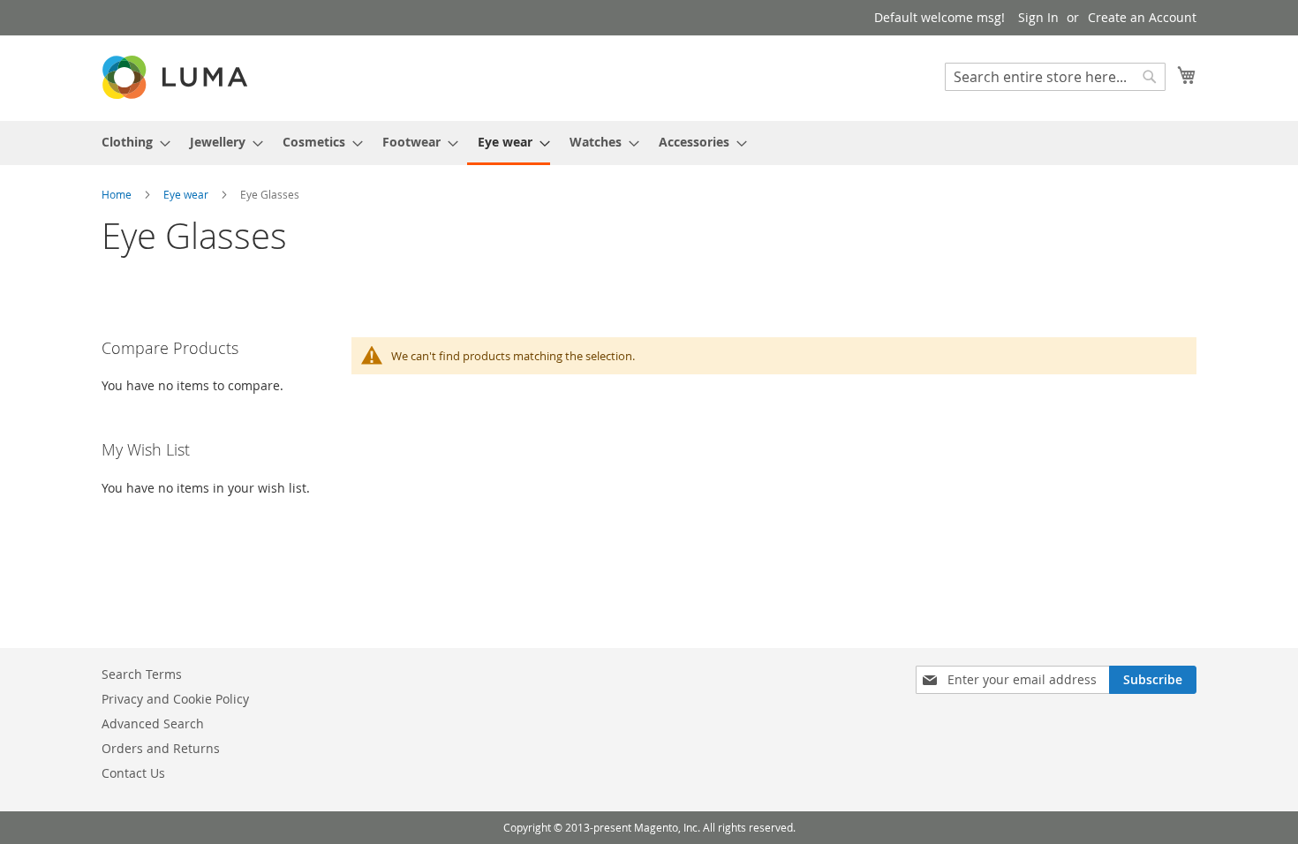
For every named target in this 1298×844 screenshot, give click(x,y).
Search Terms (142, 674)
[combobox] (1055, 77)
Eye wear (187, 194)
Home (118, 194)
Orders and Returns (161, 748)
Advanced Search (153, 723)
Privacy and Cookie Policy (175, 698)
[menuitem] (130, 141)
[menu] (649, 143)
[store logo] (177, 77)
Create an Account (1142, 17)
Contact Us (133, 773)
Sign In (1038, 17)
